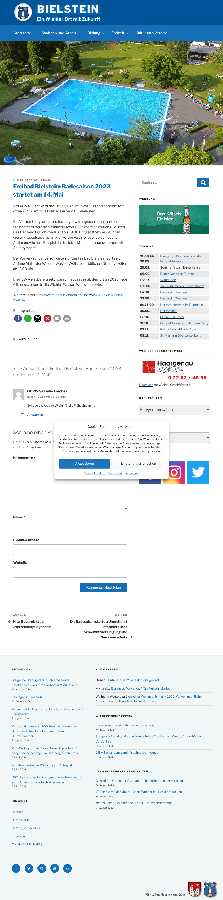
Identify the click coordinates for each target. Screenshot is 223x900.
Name (19, 517)
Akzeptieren (84, 463)
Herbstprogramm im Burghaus (181, 304)
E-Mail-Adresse (27, 540)
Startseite (22, 33)
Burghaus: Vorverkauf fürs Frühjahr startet (140, 688)
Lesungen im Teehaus (27, 697)
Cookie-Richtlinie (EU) (27, 844)
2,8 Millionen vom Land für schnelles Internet (127, 752)
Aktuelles (28, 339)
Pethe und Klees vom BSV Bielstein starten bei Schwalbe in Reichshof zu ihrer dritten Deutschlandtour (44, 731)
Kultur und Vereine (151, 33)
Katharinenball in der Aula (178, 329)
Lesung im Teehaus (173, 292)
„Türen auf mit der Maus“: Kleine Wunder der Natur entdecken (139, 792)
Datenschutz (115, 473)
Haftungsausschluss (26, 828)
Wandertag (168, 280)
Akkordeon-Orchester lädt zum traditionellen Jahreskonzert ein (139, 780)
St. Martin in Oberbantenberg (180, 335)
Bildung (93, 33)
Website (20, 563)
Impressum (132, 473)
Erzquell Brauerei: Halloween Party (184, 323)
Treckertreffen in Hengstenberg (182, 286)
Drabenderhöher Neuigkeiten (122, 771)
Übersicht (146, 385)
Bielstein (68, 9)
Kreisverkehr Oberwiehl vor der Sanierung (125, 725)
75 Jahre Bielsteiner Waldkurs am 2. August (42, 765)
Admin (46, 180)
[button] (18, 318)
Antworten (35, 414)
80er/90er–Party (172, 317)
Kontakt (17, 812)
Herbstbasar (168, 311)
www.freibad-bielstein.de (61, 295)
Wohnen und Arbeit (59, 33)
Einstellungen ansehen (138, 463)
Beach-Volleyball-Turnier (177, 273)
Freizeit (118, 33)
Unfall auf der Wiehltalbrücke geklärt (133, 680)
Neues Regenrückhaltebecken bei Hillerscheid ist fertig (134, 803)
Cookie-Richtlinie (94, 473)
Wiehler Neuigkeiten (114, 716)
